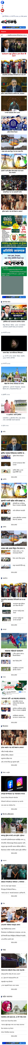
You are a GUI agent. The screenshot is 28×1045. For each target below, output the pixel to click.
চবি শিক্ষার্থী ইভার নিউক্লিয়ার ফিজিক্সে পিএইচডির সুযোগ (14, 936)
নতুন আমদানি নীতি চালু (19, 565)
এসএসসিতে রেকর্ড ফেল (7, 939)
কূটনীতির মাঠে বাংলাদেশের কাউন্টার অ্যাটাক (14, 321)
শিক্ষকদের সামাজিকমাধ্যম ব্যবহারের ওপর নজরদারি (14, 932)
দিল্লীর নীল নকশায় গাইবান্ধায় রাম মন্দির (14, 383)
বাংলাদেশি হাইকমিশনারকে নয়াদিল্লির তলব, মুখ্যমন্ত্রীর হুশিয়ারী (14, 839)
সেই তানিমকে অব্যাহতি (19, 510)
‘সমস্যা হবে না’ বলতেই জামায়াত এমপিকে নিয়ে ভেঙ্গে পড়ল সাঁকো (14, 893)
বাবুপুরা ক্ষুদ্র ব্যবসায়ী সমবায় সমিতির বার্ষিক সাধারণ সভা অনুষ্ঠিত (14, 846)
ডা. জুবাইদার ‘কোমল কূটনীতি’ (14, 414)
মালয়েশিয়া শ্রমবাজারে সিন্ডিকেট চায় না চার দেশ (14, 75)
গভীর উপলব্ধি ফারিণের (7, 751)
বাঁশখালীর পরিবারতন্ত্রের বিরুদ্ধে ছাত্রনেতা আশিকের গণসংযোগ (14, 843)
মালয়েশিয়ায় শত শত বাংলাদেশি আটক (12, 192)
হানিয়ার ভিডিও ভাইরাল (7, 755)
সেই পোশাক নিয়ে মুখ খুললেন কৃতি (10, 762)
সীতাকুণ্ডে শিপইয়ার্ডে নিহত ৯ (8, 889)
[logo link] (9, 21)
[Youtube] (2, 10)
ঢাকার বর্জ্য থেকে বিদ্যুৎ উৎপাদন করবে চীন (12, 151)
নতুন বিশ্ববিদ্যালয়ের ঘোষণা (8, 929)
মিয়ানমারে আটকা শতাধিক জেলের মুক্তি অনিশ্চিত (13, 850)
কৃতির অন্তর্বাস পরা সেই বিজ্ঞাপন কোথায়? (12, 211)
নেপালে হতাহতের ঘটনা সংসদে (12, 112)
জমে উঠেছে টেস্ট (17, 661)
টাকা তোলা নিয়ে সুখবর (19, 558)
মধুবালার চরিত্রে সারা (6, 758)
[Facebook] (2, 2)
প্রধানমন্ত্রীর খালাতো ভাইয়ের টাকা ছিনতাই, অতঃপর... (18, 703)
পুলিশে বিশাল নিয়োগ (12, 132)
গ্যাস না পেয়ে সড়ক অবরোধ (8, 886)
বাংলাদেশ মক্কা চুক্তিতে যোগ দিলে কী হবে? (14, 55)
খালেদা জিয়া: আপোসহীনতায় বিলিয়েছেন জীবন (14, 352)
